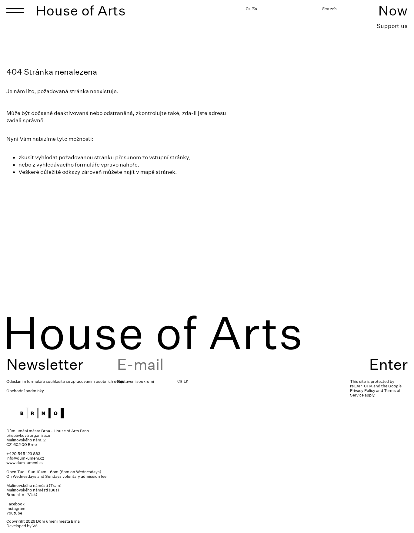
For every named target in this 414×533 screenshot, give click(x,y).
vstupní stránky (169, 157)
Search (329, 8)
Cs (248, 8)
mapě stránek (157, 172)
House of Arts (81, 10)
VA (35, 525)
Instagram (15, 508)
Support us (392, 26)
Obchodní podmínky (25, 390)
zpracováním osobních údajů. (98, 381)
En (254, 8)
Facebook (15, 504)
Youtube (14, 513)
